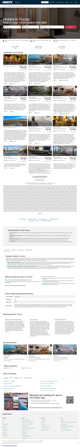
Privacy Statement (6, 445)
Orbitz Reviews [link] (24, 430)
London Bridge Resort (46, 283)
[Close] (78, 442)
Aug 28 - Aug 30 (61, 46)
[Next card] (76, 47)
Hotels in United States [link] (26, 420)
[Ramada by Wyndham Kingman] (65, 100)
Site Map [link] (4, 432)
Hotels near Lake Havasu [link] (9, 390)
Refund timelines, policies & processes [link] (67, 426)
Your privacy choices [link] (45, 430)
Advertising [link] (4, 436)
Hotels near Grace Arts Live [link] (9, 388)
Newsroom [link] (4, 428)
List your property (59, 2)
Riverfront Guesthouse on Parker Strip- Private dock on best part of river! (22, 265)
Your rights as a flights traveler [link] (66, 430)
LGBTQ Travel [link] (24, 434)
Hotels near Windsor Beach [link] (45, 386)
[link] (13, 368)
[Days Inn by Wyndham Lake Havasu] (15, 160)
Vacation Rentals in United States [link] (28, 422)
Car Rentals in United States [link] (27, 424)
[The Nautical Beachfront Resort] (40, 69)
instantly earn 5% (67, 40)
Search (70, 27)
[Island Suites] (15, 100)
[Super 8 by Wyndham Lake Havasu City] (40, 130)
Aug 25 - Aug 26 (38, 46)
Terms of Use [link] (43, 424)
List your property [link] (5, 424)
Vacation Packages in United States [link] (28, 428)
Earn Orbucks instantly (9, 40)
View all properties (40, 180)
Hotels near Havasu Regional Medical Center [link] (13, 386)
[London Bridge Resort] (40, 100)
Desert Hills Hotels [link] (7, 383)
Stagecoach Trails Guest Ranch (13, 262)
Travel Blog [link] (24, 438)
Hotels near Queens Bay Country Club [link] (48, 388)
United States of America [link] (15, 6)
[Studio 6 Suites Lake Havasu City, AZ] (15, 130)
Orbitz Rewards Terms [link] (45, 428)
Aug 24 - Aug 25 (15, 46)
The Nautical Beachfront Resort (48, 280)
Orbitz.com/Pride (42, 323)
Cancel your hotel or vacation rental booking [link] (68, 422)
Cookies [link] (42, 422)
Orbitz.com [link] (4, 6)
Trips (72, 2)
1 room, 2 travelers (47, 27)
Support (67, 2)
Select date (8, 27)
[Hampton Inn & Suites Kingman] (65, 130)
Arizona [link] (22, 6)
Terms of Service (13, 445)
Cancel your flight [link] (64, 424)
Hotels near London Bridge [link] (9, 381)
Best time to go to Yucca (34, 220)
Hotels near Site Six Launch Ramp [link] (47, 390)
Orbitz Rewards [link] (5, 434)
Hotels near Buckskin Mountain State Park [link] (49, 381)
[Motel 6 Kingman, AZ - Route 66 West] (65, 160)
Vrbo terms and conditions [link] (45, 426)
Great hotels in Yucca (32, 219)
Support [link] (62, 420)
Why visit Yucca (22, 219)
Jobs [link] (3, 422)
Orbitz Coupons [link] (24, 432)
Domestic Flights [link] (25, 426)
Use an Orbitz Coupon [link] (64, 428)
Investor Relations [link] (5, 430)
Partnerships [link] (4, 426)
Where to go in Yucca (54, 219)
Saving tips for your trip (46, 220)
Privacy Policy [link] (43, 420)
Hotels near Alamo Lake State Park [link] (47, 383)
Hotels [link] (8, 6)
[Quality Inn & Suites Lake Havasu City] (40, 160)
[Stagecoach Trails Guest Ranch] (15, 69)
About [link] (3, 420)
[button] (40, 314)
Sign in (76, 2)
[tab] (6, 250)
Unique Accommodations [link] (26, 436)
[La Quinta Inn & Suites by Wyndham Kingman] (65, 69)
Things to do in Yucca (43, 219)
